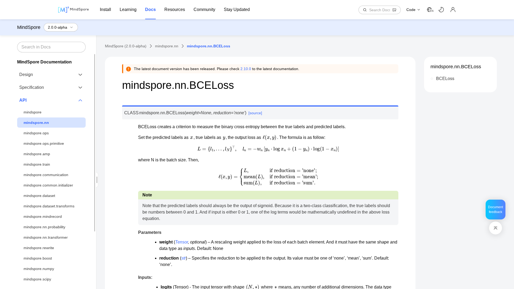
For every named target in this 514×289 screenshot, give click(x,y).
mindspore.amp (37, 154)
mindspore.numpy (39, 269)
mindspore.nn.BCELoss (455, 66)
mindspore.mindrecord (43, 216)
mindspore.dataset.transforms (49, 206)
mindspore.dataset (39, 195)
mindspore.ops (36, 133)
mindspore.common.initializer (48, 185)
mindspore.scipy (37, 279)
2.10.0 (245, 69)
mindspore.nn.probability (44, 227)
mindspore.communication (46, 175)
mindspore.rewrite (39, 248)
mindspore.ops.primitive (44, 143)
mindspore (32, 112)
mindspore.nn (36, 122)
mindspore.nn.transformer (46, 237)
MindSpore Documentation (44, 62)
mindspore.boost (38, 258)
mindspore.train (37, 164)
